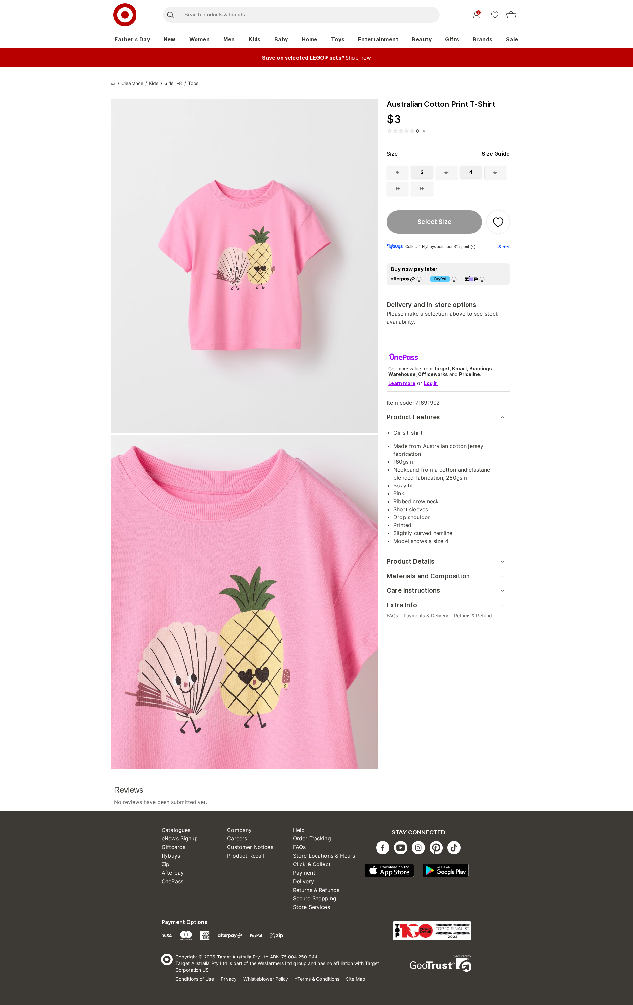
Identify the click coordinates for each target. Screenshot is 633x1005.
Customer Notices (250, 847)
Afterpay (173, 872)
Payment (304, 872)
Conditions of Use (194, 979)
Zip (165, 864)
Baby (281, 39)
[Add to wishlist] (498, 222)
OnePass (172, 881)
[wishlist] (495, 14)
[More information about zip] (482, 279)
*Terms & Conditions (317, 979)
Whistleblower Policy (265, 979)
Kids (255, 39)
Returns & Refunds (316, 890)
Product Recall (245, 855)
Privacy (229, 979)
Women (199, 39)
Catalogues (176, 830)
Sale (512, 39)
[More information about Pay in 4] (454, 279)
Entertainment (378, 39)
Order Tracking (312, 838)
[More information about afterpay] (419, 279)
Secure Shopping (314, 898)
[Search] (170, 15)
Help (299, 830)
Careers (237, 838)
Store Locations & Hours (324, 855)
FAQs (299, 847)
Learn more (401, 383)
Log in (431, 383)
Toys (338, 39)
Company (239, 830)
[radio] (397, 172)
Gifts (452, 39)
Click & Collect (312, 864)
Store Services (311, 907)
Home (309, 39)
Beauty (422, 39)
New (170, 39)
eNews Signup (180, 838)
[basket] (511, 14)
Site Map (355, 979)
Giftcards (173, 847)
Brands (483, 39)
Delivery (303, 881)
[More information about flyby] (473, 247)
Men (229, 39)
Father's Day (132, 39)
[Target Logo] (124, 14)
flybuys (171, 855)
